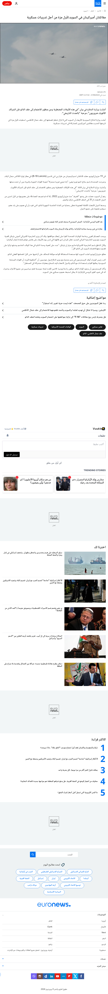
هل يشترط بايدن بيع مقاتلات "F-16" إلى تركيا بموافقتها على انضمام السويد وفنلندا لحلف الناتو (65, 317)
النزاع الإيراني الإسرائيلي (79, 872)
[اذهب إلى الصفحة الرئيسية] (97, 3)
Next (104, 932)
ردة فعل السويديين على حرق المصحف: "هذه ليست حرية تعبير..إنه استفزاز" (74, 303)
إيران (53, 878)
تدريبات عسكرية (37, 327)
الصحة (50, 932)
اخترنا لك (100, 547)
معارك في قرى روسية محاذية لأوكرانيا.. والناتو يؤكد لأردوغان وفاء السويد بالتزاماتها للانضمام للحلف (66, 229)
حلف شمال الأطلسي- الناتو (92, 333)
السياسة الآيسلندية (54, 892)
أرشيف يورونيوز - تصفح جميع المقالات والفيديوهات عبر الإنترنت (29, 950)
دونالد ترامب (32, 885)
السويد (85, 11)
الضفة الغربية (24, 878)
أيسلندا (86, 878)
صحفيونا (102, 950)
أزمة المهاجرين (50, 885)
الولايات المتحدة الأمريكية (61, 327)
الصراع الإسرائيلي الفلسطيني (51, 872)
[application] (54, 53)
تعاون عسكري (97, 327)
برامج (50, 944)
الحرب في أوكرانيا (26, 872)
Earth (50, 927)
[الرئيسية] (105, 11)
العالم (92, 11)
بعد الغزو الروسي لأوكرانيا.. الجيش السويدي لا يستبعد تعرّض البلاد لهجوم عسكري (73, 222)
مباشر (7, 3)
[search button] (33, 854)
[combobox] (54, 854)
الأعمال (103, 927)
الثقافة (50, 938)
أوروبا (104, 921)
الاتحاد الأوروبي (69, 878)
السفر (104, 938)
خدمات (103, 959)
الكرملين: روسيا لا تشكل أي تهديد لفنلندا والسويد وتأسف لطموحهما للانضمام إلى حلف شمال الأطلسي (64, 310)
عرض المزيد (101, 966)
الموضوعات (101, 914)
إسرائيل (40, 878)
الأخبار (99, 11)
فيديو (104, 944)
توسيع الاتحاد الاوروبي (72, 885)
